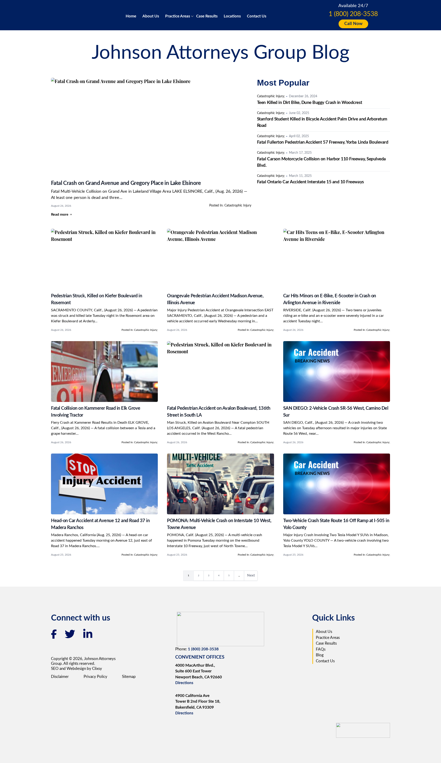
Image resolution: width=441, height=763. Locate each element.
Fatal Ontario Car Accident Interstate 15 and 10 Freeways (310, 182)
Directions (184, 683)
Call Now (353, 24)
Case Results (207, 16)
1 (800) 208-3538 (353, 14)
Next (252, 577)
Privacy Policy (95, 677)
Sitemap (129, 677)
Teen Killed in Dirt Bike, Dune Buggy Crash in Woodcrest (309, 102)
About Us (150, 16)
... (241, 576)
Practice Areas (177, 16)
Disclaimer (60, 677)
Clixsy (97, 669)
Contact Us (256, 16)
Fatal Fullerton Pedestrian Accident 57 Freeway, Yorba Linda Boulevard (322, 142)
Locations (232, 16)
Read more (59, 214)
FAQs (320, 649)
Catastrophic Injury (237, 205)
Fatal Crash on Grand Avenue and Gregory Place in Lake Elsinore (126, 183)
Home (131, 16)
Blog (320, 655)
